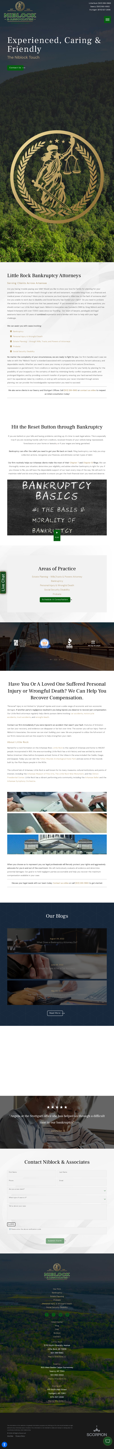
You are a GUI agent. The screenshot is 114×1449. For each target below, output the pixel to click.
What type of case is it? (18, 1198)
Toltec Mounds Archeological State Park (58, 759)
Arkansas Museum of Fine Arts (40, 774)
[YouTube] (60, 1315)
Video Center (57, 1322)
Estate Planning (57, 1296)
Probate (17, 346)
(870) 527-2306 (104, 10)
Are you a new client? (17, 1189)
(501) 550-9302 (103, 6)
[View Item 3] (60, 1137)
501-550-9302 (57, 1375)
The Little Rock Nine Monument (69, 774)
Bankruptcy (18, 331)
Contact (57, 1336)
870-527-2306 (57, 1397)
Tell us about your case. (17, 1206)
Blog (57, 1325)
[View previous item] (51, 659)
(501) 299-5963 (104, 3)
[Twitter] (53, 1315)
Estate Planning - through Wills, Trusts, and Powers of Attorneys (42, 341)
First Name (13, 1172)
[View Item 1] (55, 659)
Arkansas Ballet (92, 777)
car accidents (77, 713)
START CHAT (97, 1426)
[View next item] (63, 659)
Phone (11, 1181)
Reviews (57, 1333)
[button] (4, 1444)
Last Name (63, 1172)
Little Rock (58, 748)
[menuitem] (57, 1289)
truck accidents (24, 717)
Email (61, 1181)
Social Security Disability (24, 351)
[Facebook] (47, 1315)
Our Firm (57, 1289)
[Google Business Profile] (67, 1315)
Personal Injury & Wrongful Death (28, 336)
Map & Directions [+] (57, 1356)
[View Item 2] (58, 1137)
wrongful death (42, 717)
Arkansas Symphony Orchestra (21, 781)
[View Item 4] (59, 659)
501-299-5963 (57, 1353)
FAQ (57, 1329)
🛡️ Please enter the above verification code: (25, 1229)
